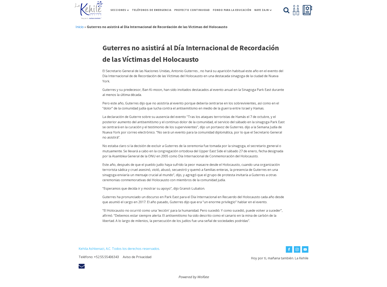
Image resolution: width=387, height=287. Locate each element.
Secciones (118, 10)
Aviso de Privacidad (137, 257)
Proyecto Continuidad (192, 10)
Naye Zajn (261, 10)
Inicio (80, 27)
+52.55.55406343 (106, 257)
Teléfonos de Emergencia (151, 10)
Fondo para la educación (232, 10)
